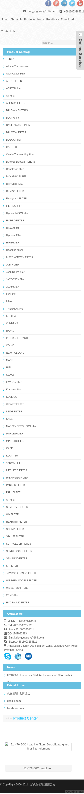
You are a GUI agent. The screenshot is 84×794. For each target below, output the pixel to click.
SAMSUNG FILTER (16, 558)
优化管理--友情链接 (18, 693)
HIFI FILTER (12, 242)
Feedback (52, 19)
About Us (16, 19)
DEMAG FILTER (15, 191)
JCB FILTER (13, 264)
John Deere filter (15, 272)
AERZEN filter (13, 88)
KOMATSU (12, 455)
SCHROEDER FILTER (18, 543)
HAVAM (10, 330)
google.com (14, 700)
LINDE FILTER (14, 411)
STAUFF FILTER (15, 536)
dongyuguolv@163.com (41, 11)
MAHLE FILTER (14, 433)
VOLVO (10, 345)
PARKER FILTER (15, 485)
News (40, 19)
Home (5, 19)
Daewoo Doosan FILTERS (20, 161)
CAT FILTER (13, 147)
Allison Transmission (17, 66)
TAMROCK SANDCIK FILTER (22, 573)
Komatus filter (13, 389)
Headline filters (14, 250)
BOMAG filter (13, 117)
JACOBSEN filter (15, 279)
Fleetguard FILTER (16, 198)
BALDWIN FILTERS (17, 110)
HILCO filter (12, 228)
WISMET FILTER (15, 404)
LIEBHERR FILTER (16, 470)
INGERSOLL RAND (17, 338)
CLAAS (10, 374)
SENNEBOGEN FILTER (19, 551)
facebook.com (15, 708)
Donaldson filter (15, 169)
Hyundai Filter (14, 235)
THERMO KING (14, 308)
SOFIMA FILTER (15, 529)
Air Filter (10, 95)
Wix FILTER (12, 514)
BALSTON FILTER (16, 132)
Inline (9, 301)
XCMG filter (12, 595)
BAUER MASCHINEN (18, 125)
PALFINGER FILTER (17, 477)
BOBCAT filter (13, 139)
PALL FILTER (13, 492)
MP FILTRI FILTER (16, 441)
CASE (9, 448)
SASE (9, 419)
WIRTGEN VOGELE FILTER (21, 580)
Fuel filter (11, 294)
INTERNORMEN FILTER (19, 257)
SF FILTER (12, 565)
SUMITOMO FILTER (17, 507)
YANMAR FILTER (15, 463)
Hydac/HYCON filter (17, 213)
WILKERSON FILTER (18, 587)
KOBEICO (11, 396)
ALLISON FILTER (15, 103)
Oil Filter (10, 499)
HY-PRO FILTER (15, 220)
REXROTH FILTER (16, 521)
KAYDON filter (14, 382)
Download (67, 19)
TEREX (10, 59)
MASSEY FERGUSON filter (21, 426)
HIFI (8, 367)
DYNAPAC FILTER (16, 176)
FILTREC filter (13, 205)
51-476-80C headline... (38, 768)
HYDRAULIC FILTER (17, 602)
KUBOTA (11, 316)
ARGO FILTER (14, 81)
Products (29, 19)
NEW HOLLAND (15, 352)
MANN (9, 360)
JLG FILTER (12, 286)
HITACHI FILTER (15, 183)
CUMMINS (12, 323)
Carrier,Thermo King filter (20, 154)
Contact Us (8, 31)
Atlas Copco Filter (16, 73)
